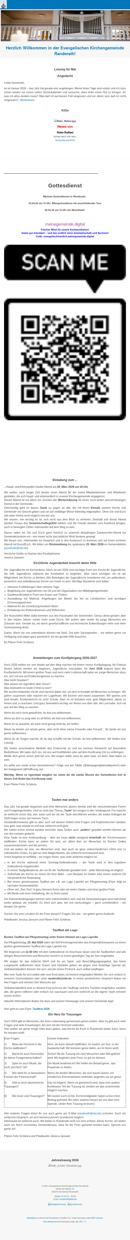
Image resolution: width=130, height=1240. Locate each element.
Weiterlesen (27, 100)
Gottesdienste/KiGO (65, 140)
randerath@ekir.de (16, 548)
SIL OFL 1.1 (80, 1221)
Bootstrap (31, 1217)
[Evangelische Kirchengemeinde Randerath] (3, 4)
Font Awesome (50, 1221)
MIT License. (97, 1217)
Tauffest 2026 (41, 1008)
